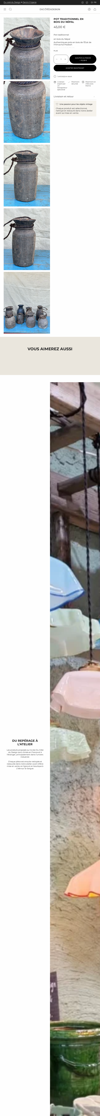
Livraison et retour (64, 96)
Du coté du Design (12, 2)
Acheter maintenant (75, 68)
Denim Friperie (29, 2)
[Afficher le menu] (4, 9)
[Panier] (95, 9)
